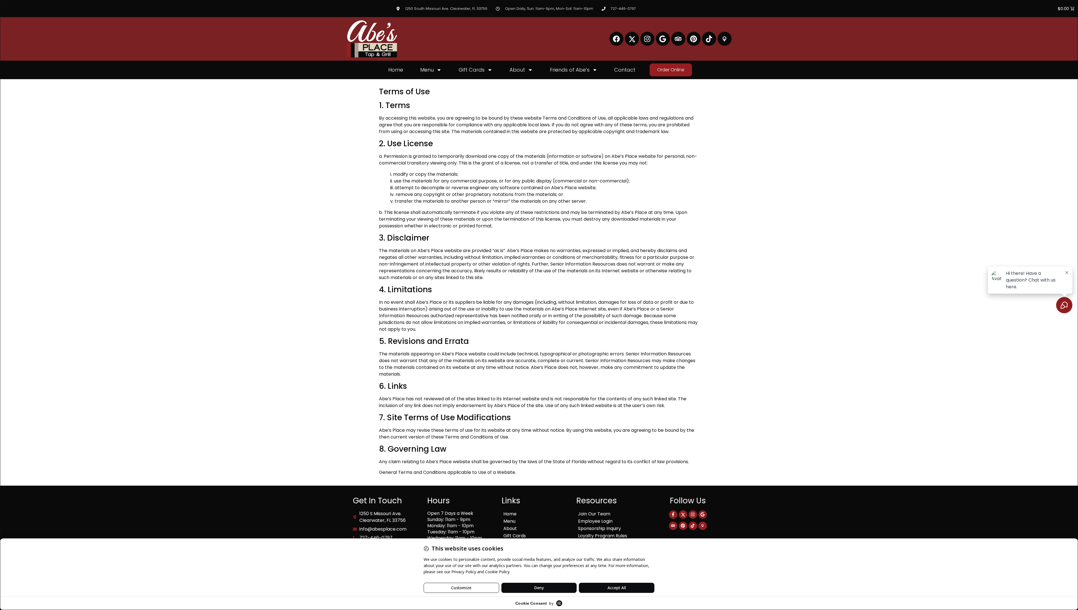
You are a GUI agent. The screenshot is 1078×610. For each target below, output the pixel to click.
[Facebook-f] (673, 514)
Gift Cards (472, 69)
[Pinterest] (694, 39)
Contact (624, 69)
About (517, 69)
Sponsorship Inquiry (599, 528)
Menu (427, 69)
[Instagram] (647, 39)
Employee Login (595, 521)
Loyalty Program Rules (602, 536)
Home (395, 69)
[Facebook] (616, 39)
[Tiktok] (709, 39)
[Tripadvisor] (678, 39)
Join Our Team (594, 514)
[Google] (663, 39)
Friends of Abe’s (570, 69)
